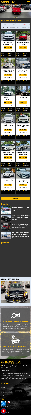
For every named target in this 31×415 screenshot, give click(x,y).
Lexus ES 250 (23, 97)
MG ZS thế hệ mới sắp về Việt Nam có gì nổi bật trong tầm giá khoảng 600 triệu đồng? (21, 225)
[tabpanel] (15, 9)
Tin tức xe (3, 393)
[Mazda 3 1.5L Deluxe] (8, 91)
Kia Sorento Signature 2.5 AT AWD (8, 44)
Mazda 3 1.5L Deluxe (8, 98)
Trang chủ (3, 387)
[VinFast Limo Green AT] (23, 118)
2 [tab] (16, 16)
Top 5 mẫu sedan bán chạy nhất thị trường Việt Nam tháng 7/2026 (20, 209)
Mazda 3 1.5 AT (8, 125)
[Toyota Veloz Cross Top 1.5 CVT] (8, 146)
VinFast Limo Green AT (23, 126)
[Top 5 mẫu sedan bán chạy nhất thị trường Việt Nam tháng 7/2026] (6, 210)
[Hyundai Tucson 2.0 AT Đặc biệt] (8, 63)
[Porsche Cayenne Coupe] (23, 36)
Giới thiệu (3, 390)
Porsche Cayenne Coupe (23, 43)
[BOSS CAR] (9, 2)
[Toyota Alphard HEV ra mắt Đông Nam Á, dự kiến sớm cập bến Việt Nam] (6, 218)
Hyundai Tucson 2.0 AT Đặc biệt (8, 71)
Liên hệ (3, 395)
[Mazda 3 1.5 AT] (8, 118)
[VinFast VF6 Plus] (8, 173)
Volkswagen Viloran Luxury (23, 181)
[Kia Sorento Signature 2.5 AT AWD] (8, 36)
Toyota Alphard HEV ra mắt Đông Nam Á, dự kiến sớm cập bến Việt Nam (21, 217)
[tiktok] (8, 402)
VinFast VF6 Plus (8, 180)
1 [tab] (14, 16)
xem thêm (15, 198)
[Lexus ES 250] (23, 91)
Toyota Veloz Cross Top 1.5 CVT (8, 153)
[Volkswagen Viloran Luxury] (23, 173)
